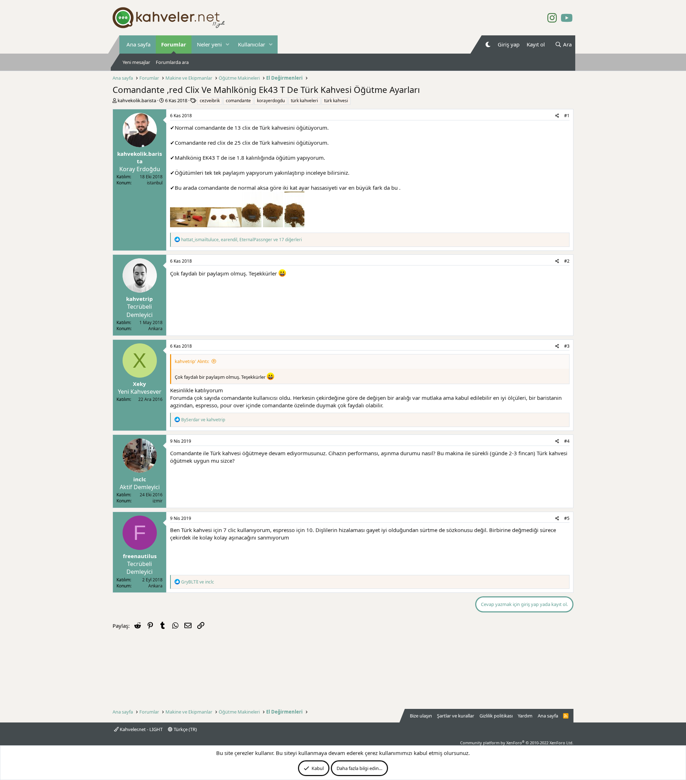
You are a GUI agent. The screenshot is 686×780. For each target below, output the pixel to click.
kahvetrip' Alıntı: (192, 361)
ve (203, 420)
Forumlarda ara (172, 62)
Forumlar (173, 44)
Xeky (139, 383)
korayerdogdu (271, 101)
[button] (228, 44)
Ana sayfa (138, 44)
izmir (158, 501)
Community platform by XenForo (516, 742)
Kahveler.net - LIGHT (141, 729)
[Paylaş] (557, 116)
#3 (567, 346)
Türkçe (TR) (185, 729)
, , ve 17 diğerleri (241, 240)
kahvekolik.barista (137, 100)
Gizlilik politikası (496, 715)
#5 (567, 518)
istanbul (155, 183)
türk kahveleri (304, 101)
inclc (139, 479)
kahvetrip (139, 298)
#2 (567, 261)
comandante (238, 101)
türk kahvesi (336, 101)
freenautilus (139, 556)
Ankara (155, 329)
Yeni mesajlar (136, 62)
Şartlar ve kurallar (455, 715)
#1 (567, 116)
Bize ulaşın (421, 715)
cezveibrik (210, 101)
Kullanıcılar (251, 44)
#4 (567, 441)
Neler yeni (209, 44)
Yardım (525, 715)
